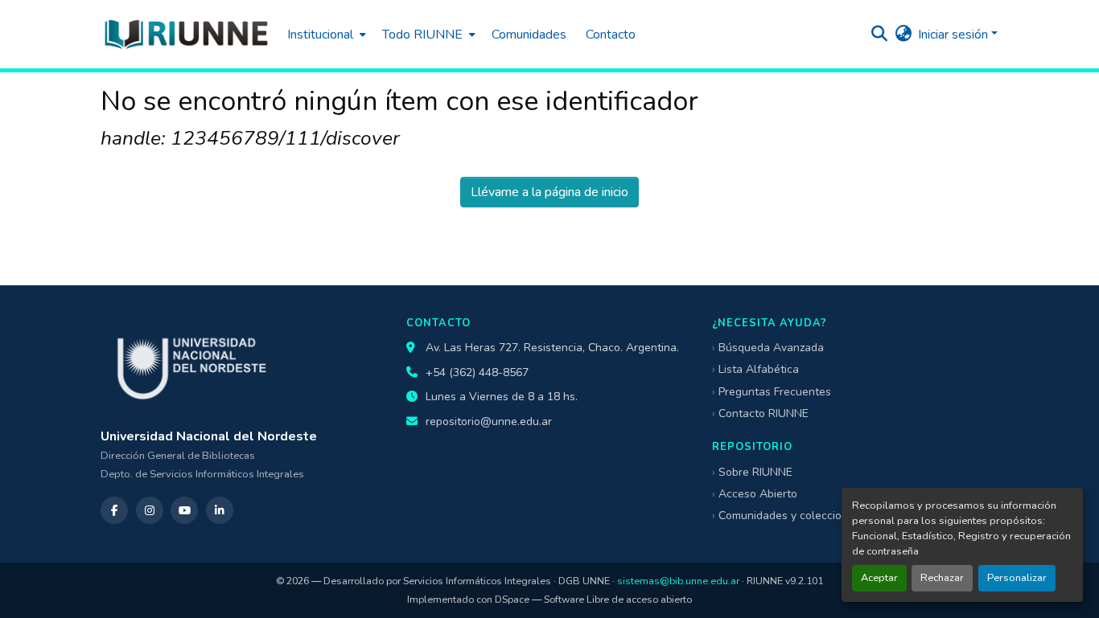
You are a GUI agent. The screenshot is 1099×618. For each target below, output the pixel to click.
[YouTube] (184, 510)
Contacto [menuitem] (611, 34)
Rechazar (942, 578)
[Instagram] (149, 510)
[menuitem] (325, 34)
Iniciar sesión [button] (954, 34)
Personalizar (1017, 578)
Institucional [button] (320, 34)
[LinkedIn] (219, 510)
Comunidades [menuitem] (529, 34)
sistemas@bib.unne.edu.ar (678, 580)
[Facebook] (114, 510)
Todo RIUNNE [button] (422, 34)
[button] (186, 34)
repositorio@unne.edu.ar (489, 421)
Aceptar (879, 578)
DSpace (512, 599)
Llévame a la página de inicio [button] (549, 192)
